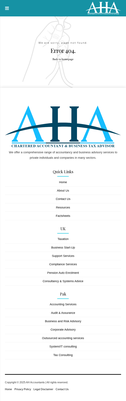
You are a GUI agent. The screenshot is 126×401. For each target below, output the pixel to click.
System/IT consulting (63, 346)
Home (63, 182)
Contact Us (63, 199)
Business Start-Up (63, 247)
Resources (63, 207)
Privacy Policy (22, 389)
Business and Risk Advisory (63, 321)
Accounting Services (63, 304)
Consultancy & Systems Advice (63, 281)
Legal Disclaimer (43, 389)
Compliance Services (63, 264)
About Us (63, 190)
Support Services (63, 256)
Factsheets (63, 215)
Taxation (63, 239)
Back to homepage (63, 59)
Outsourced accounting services (63, 338)
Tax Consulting (63, 355)
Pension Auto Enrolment (63, 272)
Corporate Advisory (63, 329)
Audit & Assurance (63, 312)
